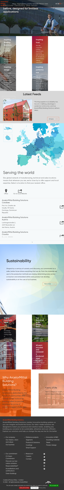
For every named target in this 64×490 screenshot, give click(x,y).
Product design (51, 445)
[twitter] (45, 457)
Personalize (34, 487)
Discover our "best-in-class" (37, 104)
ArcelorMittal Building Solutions (4, 3)
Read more (47, 284)
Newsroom (29, 453)
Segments (29, 440)
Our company (10, 437)
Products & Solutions (33, 442)
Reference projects (32, 437)
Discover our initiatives (36, 361)
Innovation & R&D (52, 437)
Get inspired (6, 98)
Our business (10, 444)
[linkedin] (45, 454)
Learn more (7, 354)
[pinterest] (45, 469)
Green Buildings (11, 473)
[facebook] (45, 463)
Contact (29, 459)
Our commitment (11, 453)
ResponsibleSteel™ (12, 466)
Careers (28, 456)
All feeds (51, 119)
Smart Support (31, 448)
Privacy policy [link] (42, 487)
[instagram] (45, 466)
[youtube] (45, 460)
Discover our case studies (36, 77)
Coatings (29, 445)
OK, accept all (54, 485)
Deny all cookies (24, 487)
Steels (48, 442)
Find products (6, 75)
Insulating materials (52, 440)
